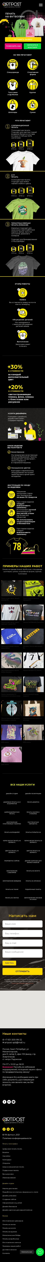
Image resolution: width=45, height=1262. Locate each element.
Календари (6, 1160)
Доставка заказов (9, 1250)
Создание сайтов (9, 1199)
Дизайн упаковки (9, 1196)
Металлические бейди (11, 1235)
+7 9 (7, 1040)
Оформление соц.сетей (12, 1203)
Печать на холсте (9, 1228)
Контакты (6, 1253)
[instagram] (13, 1102)
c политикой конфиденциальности (25, 982)
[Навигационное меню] (40, 5)
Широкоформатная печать (13, 1167)
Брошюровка (8, 1174)
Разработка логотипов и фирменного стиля (20, 1192)
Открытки (6, 1163)
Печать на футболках (10, 1239)
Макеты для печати (9, 1188)
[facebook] (4, 1102)
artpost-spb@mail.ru (15, 1042)
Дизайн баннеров (9, 1206)
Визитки (5, 1152)
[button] (23, 39)
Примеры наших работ (11, 1246)
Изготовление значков (11, 1242)
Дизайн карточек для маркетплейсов (17, 1210)
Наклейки (6, 1156)
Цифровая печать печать (12, 1149)
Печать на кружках (9, 1232)
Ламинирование (9, 1178)
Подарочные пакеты (10, 1170)
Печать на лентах (9, 1224)
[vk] (9, 1102)
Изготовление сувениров (12, 1221)
